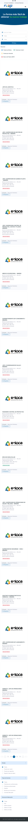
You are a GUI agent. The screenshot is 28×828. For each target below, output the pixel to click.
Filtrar (14, 43)
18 (17, 756)
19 (20, 756)
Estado (3, 763)
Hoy (5, 803)
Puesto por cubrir (8, 769)
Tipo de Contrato (6, 778)
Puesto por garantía (9, 771)
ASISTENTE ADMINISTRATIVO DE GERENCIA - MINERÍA (11, 596)
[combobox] (14, 35)
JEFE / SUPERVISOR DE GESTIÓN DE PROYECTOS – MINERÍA (12, 133)
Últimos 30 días (8, 809)
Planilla (6, 788)
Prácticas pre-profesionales (11, 784)
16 (11, 756)
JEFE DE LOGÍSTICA (7, 87)
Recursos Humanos (12, 99)
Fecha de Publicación (7, 797)
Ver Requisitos (5, 101)
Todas (5, 801)
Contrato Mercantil (8, 792)
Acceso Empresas (19, 2)
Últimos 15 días (7, 807)
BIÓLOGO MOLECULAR (8, 457)
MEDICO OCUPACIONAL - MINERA (11, 273)
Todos (5, 767)
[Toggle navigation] (25, 7)
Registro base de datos (9, 773)
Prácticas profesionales (9, 786)
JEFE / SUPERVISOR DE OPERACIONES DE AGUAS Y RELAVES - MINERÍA (13, 503)
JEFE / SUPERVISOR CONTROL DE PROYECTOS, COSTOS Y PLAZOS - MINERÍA (12, 227)
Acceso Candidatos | (9, 2)
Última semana (7, 805)
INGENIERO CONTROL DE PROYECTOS (13, 412)
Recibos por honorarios (9, 790)
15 (8, 756)
